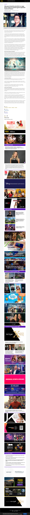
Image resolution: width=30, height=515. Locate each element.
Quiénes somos (12, 510)
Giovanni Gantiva (6, 110)
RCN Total (10, 107)
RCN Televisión (6, 107)
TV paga (16, 107)
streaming (13, 107)
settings (21, 514)
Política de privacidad (17, 510)
